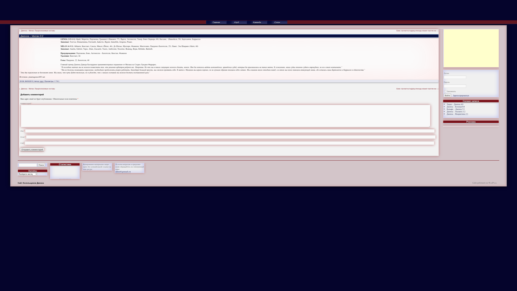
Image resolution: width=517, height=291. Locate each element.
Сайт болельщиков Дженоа (31, 182)
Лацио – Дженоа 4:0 (455, 104)
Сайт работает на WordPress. (484, 183)
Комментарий (26, 103)
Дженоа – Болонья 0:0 (456, 106)
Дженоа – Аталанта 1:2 (456, 111)
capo (41, 81)
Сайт (22, 143)
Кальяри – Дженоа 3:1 (456, 109)
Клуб (236, 22)
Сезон (277, 22)
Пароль (447, 82)
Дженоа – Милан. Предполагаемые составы (37, 30)
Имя (22, 131)
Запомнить (451, 91)
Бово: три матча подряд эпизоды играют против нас (418, 30)
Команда (257, 22)
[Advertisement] (471, 48)
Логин (446, 73)
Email (23, 137)
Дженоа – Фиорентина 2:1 (457, 114)
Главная (216, 22)
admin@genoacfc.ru (123, 171)
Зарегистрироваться (461, 95)
